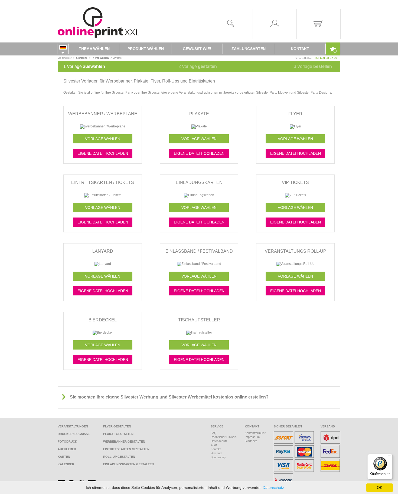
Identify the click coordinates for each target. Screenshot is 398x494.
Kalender (66, 464)
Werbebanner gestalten (124, 441)
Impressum (252, 437)
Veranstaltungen (73, 426)
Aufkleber (67, 449)
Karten (64, 456)
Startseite (251, 441)
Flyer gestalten (117, 426)
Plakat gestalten (118, 434)
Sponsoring (218, 457)
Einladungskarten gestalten (128, 464)
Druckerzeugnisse (74, 434)
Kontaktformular (255, 432)
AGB (214, 445)
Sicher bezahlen (288, 426)
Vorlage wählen (102, 139)
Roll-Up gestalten (119, 456)
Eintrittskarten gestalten (126, 449)
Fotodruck (67, 441)
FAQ (214, 432)
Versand (216, 453)
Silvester (117, 58)
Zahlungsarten (248, 49)
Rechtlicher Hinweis (224, 437)
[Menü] (389, 457)
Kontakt (300, 49)
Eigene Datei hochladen (102, 153)
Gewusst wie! (197, 49)
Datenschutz (219, 441)
